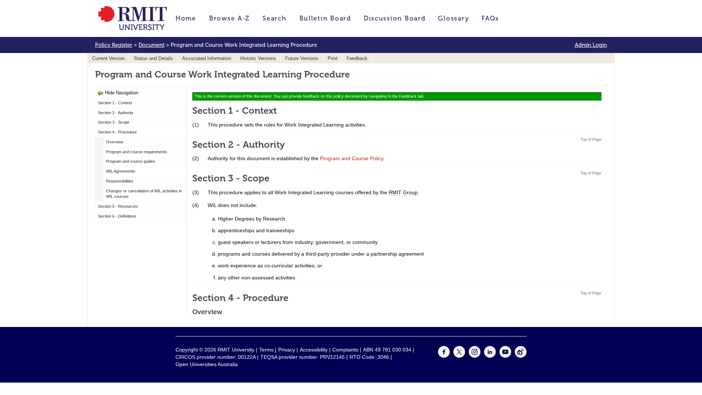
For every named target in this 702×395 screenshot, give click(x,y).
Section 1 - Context (115, 103)
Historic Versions (258, 58)
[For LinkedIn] (490, 356)
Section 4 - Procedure (117, 132)
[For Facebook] (444, 356)
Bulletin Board (325, 18)
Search (274, 18)
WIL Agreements (120, 171)
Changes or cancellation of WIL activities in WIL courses (144, 194)
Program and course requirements (136, 152)
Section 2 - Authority (115, 112)
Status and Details (153, 58)
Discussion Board (395, 18)
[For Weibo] (520, 356)
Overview (114, 142)
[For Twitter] (459, 356)
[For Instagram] (474, 356)
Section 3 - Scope (113, 122)
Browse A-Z (229, 18)
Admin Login (591, 45)
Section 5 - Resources (118, 206)
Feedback (357, 58)
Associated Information (206, 58)
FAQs (490, 18)
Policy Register (113, 45)
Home (186, 18)
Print (332, 58)
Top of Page (590, 139)
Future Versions (301, 58)
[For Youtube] (505, 356)
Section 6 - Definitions (117, 216)
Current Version (108, 58)
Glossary (453, 18)
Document (152, 45)
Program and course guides (130, 161)
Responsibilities (119, 181)
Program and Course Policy (351, 158)
